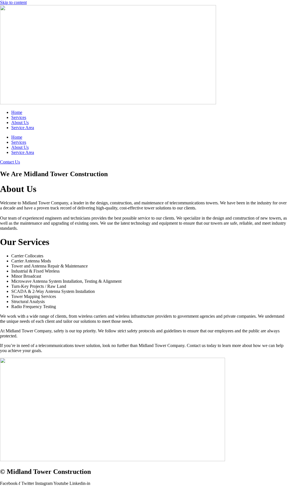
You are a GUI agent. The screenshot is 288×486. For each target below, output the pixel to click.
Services (18, 117)
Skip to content (13, 2)
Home (16, 112)
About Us (20, 122)
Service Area (22, 127)
